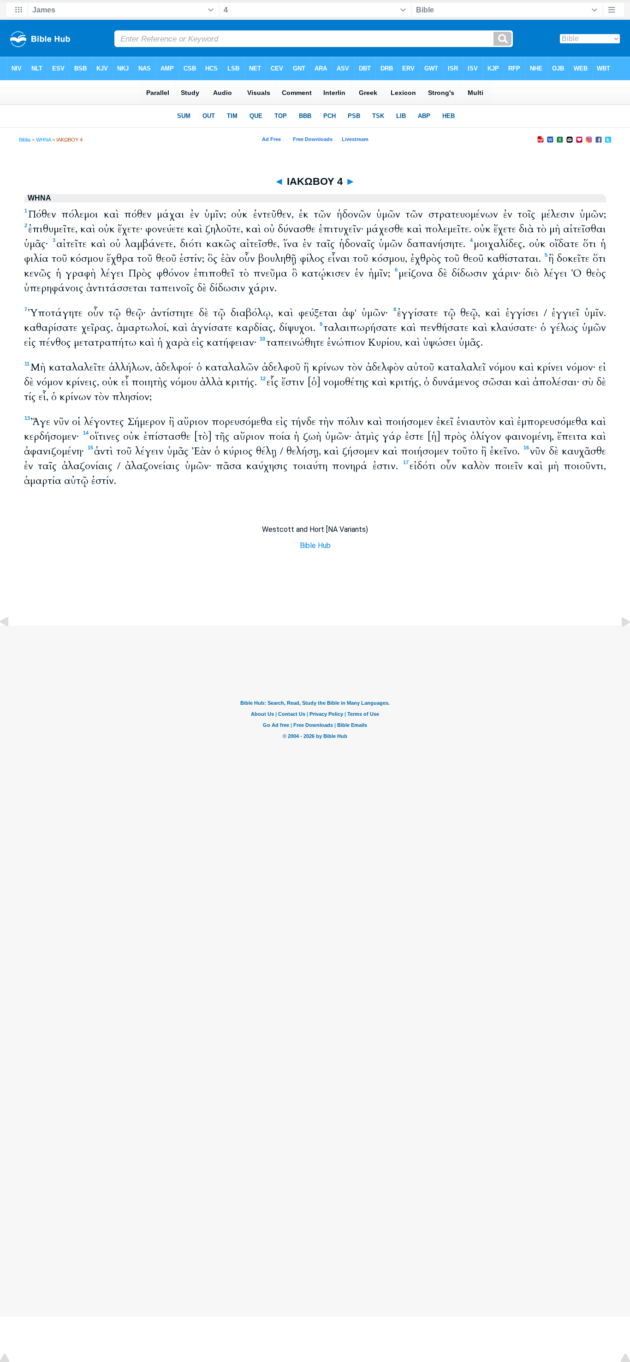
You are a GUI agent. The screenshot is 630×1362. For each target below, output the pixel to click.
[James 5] (618, 642)
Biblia (24, 139)
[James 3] (11, 642)
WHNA (43, 139)
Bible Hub (315, 545)
